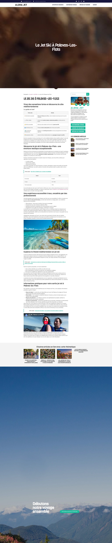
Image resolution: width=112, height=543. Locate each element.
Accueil (30, 94)
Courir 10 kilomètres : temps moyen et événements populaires (82, 139)
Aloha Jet (21, 4)
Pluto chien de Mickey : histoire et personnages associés (81, 351)
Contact (95, 5)
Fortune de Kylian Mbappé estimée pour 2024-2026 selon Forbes (82, 154)
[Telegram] (88, 104)
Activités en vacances (57, 5)
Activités (35, 94)
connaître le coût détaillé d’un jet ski (60, 189)
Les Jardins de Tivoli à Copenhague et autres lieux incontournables (82, 149)
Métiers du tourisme (85, 5)
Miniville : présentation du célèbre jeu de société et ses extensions (82, 144)
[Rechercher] (87, 94)
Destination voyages (71, 5)
